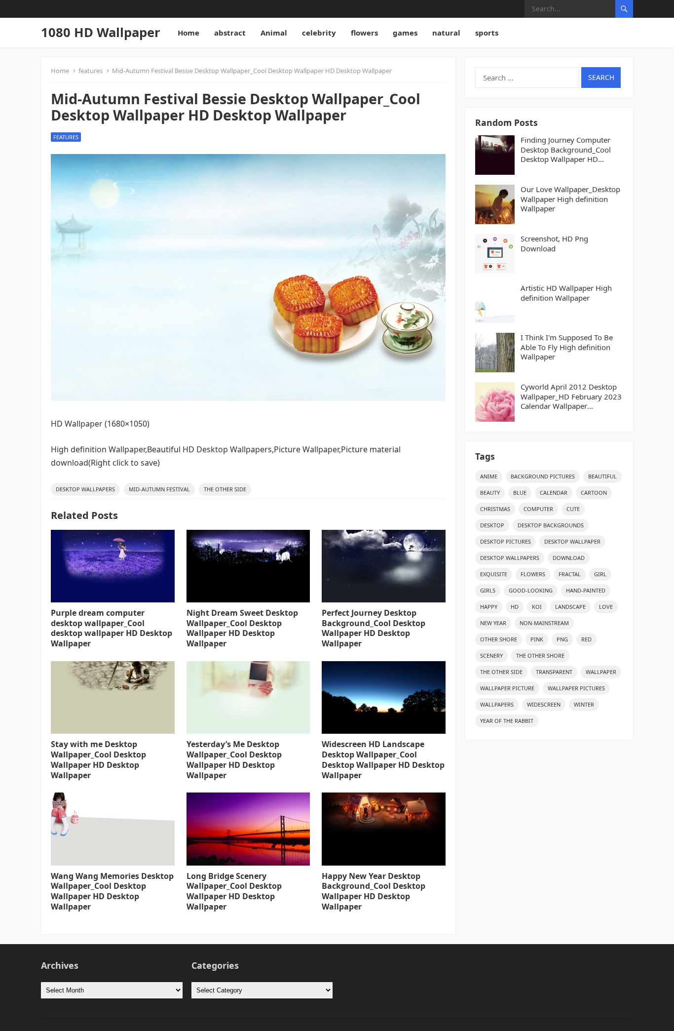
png (562, 639)
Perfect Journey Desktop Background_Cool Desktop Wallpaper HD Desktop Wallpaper (373, 628)
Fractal (570, 574)
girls (487, 590)
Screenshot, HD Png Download (554, 243)
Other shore (498, 639)
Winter (584, 704)
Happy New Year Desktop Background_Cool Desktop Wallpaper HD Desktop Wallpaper (373, 891)
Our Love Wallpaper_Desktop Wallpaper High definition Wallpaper (570, 199)
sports (486, 33)
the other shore (540, 655)
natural (446, 33)
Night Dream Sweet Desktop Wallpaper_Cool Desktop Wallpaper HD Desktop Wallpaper (242, 628)
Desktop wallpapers (85, 489)
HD (515, 606)
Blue (519, 492)
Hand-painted (585, 590)
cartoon (594, 492)
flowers (364, 33)
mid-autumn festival (159, 489)
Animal (274, 33)
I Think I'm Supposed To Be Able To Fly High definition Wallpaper (567, 347)
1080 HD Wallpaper (100, 32)
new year (493, 623)
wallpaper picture (507, 688)
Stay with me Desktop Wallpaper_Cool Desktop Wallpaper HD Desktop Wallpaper (98, 759)
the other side (225, 489)
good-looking (531, 590)
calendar (553, 492)
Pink (536, 639)
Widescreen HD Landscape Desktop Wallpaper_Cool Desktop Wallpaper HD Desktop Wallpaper (383, 759)
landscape (570, 606)
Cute (573, 509)
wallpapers (497, 704)
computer (538, 509)
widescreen (544, 704)
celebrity (319, 33)
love (606, 606)
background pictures (543, 476)
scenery (491, 655)
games (405, 33)
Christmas (495, 509)
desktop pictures (505, 541)
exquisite (493, 574)
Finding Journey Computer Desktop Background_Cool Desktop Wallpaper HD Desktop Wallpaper (566, 149)
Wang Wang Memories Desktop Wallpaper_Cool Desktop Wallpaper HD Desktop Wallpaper (112, 891)
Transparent (554, 671)
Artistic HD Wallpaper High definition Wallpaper (566, 293)
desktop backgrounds (551, 525)
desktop (492, 525)
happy (488, 606)
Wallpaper (601, 671)
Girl (600, 574)
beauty (490, 492)
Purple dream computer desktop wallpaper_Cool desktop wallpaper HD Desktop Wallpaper (111, 628)
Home (188, 33)
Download (569, 557)
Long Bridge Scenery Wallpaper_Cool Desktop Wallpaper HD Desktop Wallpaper (234, 891)
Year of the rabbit (506, 720)
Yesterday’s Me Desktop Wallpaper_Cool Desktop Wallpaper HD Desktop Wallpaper (234, 759)
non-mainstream (544, 623)
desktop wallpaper (572, 541)
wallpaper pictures (576, 688)
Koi (537, 606)
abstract (230, 33)
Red (586, 639)
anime (488, 476)
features (90, 70)
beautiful (602, 476)
